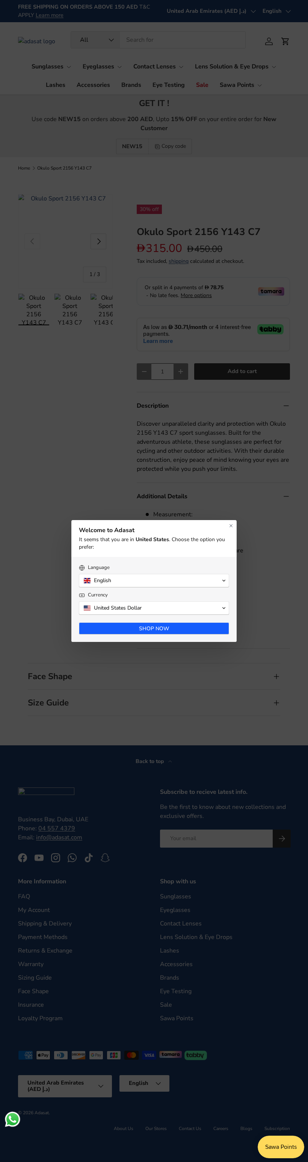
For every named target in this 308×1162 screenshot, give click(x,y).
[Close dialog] (231, 526)
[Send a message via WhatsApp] (12, 1119)
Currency (98, 595)
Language (99, 567)
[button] (154, 580)
